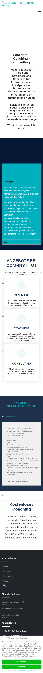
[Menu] (39, 11)
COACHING (21, 328)
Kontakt (6, 566)
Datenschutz (8, 576)
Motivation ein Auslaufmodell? (13, 603)
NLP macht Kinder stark (10, 616)
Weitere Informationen (16, 671)
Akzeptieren (21, 661)
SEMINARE (21, 295)
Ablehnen (21, 666)
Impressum (7, 571)
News (5, 581)
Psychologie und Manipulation (13, 609)
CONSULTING (21, 363)
